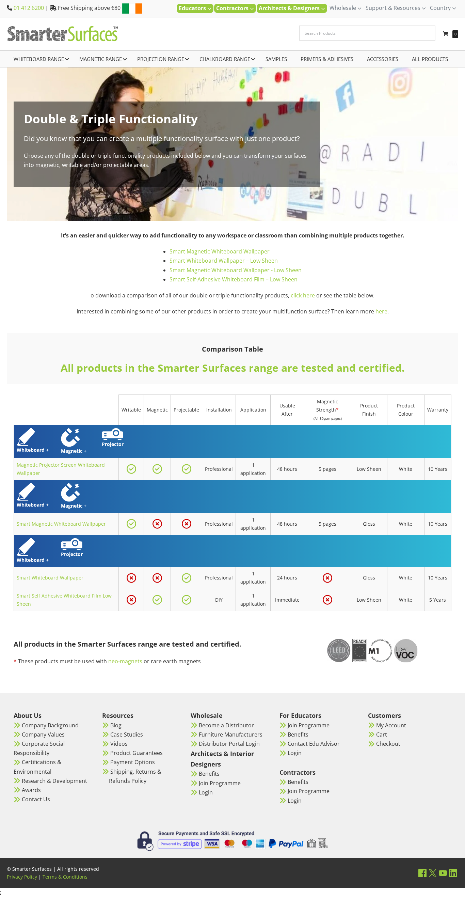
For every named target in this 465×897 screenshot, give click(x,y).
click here (303, 295)
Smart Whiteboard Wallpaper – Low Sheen (224, 260)
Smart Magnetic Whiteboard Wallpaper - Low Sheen (236, 270)
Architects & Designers (290, 8)
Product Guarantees (136, 753)
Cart (381, 734)
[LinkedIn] (453, 873)
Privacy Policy (22, 876)
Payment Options (132, 762)
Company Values (43, 734)
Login (206, 792)
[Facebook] (422, 873)
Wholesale (343, 8)
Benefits (209, 773)
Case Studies (126, 734)
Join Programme (220, 783)
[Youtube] (443, 873)
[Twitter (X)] (433, 873)
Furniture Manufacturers (230, 734)
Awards (31, 790)
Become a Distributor (226, 725)
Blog (116, 725)
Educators (193, 8)
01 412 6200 (29, 8)
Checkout (388, 743)
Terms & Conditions (65, 876)
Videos (119, 743)
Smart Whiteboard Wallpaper (50, 577)
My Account (391, 725)
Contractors (233, 8)
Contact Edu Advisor (314, 743)
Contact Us (36, 799)
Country (441, 8)
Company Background (50, 725)
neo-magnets (125, 661)
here (381, 311)
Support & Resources (394, 8)
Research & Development (54, 781)
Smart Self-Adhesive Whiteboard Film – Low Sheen (234, 279)
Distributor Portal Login (229, 743)
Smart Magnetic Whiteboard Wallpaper (220, 251)
